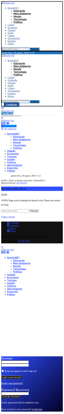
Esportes (12, 41)
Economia (12, 27)
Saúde (10, 33)
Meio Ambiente (22, 13)
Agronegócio (14, 38)
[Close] (2, 118)
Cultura (11, 35)
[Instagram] (4, 123)
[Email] (8, 123)
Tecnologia (20, 19)
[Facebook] (2, 123)
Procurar (34, 49)
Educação (19, 10)
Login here (37, 409)
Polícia (11, 43)
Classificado (11, 105)
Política (18, 22)
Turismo (11, 30)
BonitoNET (13, 8)
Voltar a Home (8, 217)
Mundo (17, 16)
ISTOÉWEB (21, 183)
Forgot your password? (12, 383)
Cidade (11, 25)
